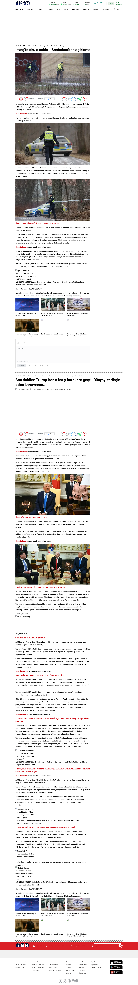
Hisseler (68, 967)
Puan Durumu (52, 967)
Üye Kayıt (94, 964)
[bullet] (42, 365)
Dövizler (68, 964)
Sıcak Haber (83, 973)
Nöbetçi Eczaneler (38, 967)
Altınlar (67, 962)
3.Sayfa (30, 46)
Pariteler (68, 973)
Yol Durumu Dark (20, 964)
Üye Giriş (94, 962)
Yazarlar (95, 9)
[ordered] (39, 365)
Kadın (66, 9)
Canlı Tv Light (19, 967)
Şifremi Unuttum (96, 967)
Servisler (30, 9)
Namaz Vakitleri (53, 964)
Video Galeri (83, 964)
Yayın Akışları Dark (38, 964)
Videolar (86, 9)
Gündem (40, 9)
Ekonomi (50, 9)
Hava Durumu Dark (21, 962)
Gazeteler (105, 9)
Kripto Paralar (70, 970)
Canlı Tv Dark (36, 962)
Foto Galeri (75, 9)
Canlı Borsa (52, 962)
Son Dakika (19, 9)
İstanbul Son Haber (20, 46)
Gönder (21, 365)
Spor (58, 9)
